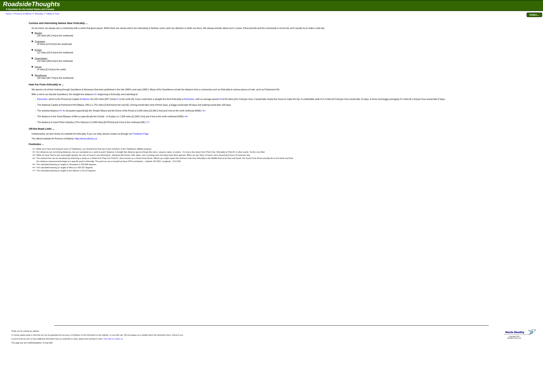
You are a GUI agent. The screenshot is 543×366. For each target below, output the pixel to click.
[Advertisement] (12, 71)
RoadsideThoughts (31, 4)
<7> (148, 122)
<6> (186, 116)
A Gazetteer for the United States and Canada (30, 9)
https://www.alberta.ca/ (86, 138)
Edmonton (42, 99)
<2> (95, 94)
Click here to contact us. (113, 339)
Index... (534, 14)
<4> (61, 110)
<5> (204, 110)
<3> (220, 99)
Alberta (85, 99)
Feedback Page (141, 134)
